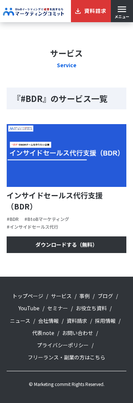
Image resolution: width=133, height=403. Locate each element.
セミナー (57, 308)
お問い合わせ (77, 333)
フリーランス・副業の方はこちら (66, 357)
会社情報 (48, 320)
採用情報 (105, 320)
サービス (61, 296)
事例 (84, 296)
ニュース (20, 320)
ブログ (105, 296)
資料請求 (76, 320)
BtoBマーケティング (48, 219)
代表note (43, 333)
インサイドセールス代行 (34, 226)
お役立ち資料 (91, 308)
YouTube (29, 308)
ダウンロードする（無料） (66, 244)
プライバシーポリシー (63, 345)
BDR (14, 219)
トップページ (27, 296)
